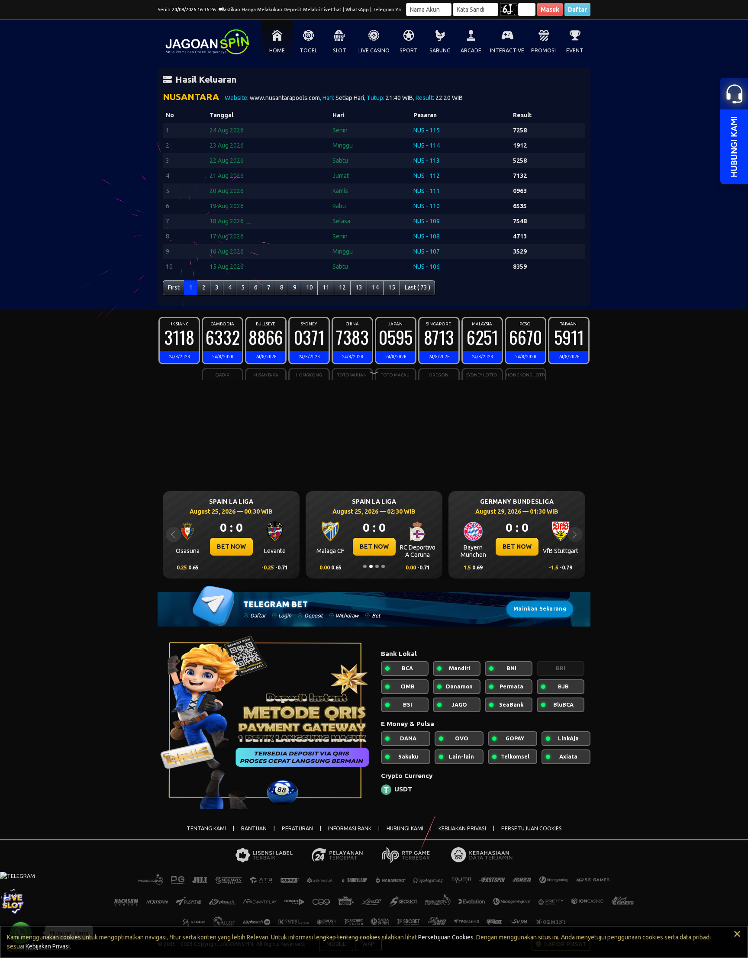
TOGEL (308, 50)
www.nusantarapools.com (285, 97)
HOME (277, 50)
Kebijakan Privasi (48, 946)
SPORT (409, 50)
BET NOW (231, 546)
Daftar (577, 9)
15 (391, 287)
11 (325, 287)
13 (358, 287)
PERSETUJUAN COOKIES (531, 828)
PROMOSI (543, 50)
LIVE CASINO (374, 50)
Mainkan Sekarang (539, 608)
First (174, 287)
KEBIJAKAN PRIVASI (462, 828)
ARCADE (471, 50)
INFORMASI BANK (349, 828)
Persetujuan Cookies (446, 937)
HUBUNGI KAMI (405, 828)
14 (375, 287)
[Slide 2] (371, 566)
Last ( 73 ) (417, 287)
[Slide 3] (377, 566)
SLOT (339, 50)
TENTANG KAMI (206, 828)
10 (309, 287)
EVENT (575, 50)
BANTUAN (254, 828)
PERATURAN (297, 828)
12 (342, 287)
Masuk (550, 9)
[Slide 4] (383, 566)
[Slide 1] (365, 566)
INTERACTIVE (507, 50)
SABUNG (440, 50)
